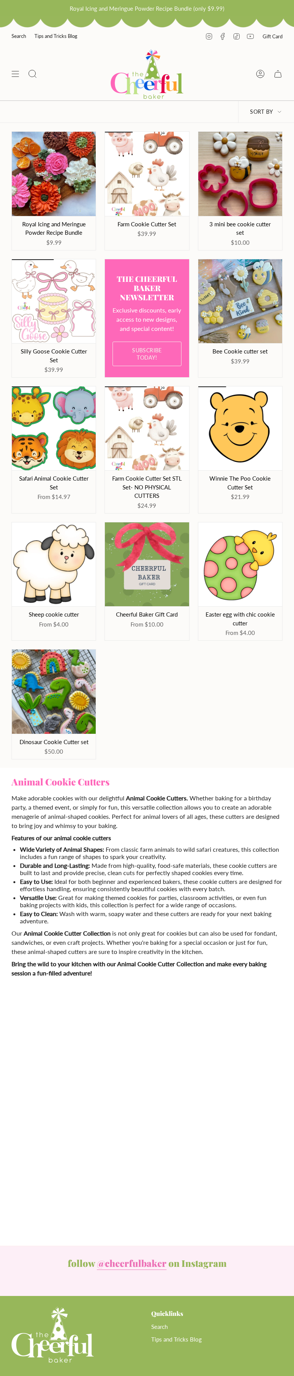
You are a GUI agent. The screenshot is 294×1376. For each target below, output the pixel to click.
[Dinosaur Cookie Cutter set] (54, 691)
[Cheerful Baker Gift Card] (147, 564)
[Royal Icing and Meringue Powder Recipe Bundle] (54, 174)
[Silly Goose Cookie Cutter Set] (54, 301)
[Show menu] (15, 74)
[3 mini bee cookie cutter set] (240, 174)
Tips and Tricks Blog (55, 36)
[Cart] (278, 74)
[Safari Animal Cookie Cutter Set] (54, 428)
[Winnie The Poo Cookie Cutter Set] (240, 428)
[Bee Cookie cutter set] (240, 301)
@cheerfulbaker (132, 1263)
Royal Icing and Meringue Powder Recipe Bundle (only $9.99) (147, 8)
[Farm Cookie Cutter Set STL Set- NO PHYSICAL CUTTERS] (147, 428)
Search (18, 36)
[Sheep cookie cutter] (54, 564)
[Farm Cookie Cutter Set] (147, 174)
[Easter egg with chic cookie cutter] (240, 564)
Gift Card (273, 36)
